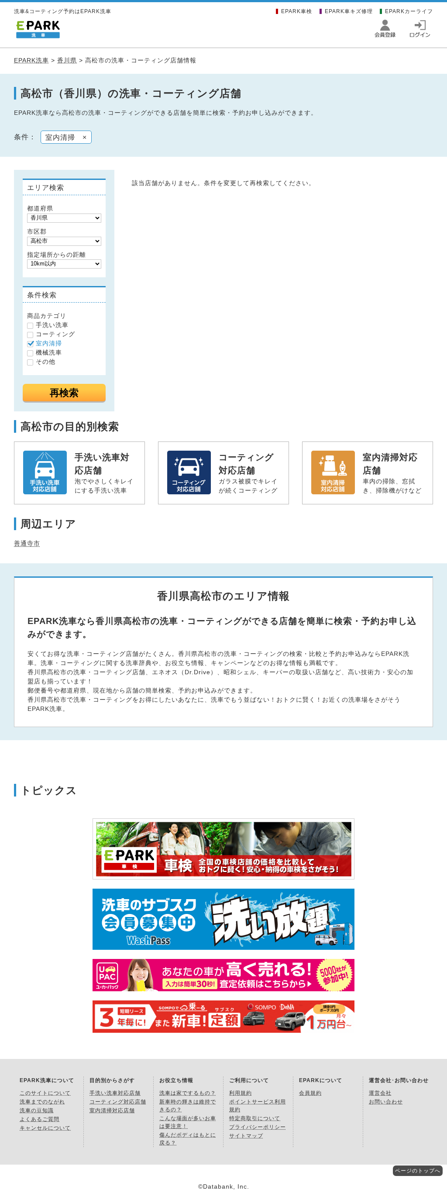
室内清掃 (49, 343)
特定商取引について (254, 1118)
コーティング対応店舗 (117, 1102)
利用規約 (240, 1093)
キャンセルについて (45, 1128)
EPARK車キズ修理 (349, 11)
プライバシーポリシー (257, 1127)
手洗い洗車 (52, 324)
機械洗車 (49, 352)
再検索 (64, 392)
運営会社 (380, 1093)
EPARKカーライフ (409, 11)
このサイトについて (45, 1093)
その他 (45, 361)
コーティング (55, 334)
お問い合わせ (386, 1102)
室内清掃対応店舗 (112, 1110)
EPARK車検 (296, 11)
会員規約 (310, 1093)
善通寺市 (27, 543)
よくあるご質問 (39, 1119)
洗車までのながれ (42, 1102)
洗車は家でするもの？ (187, 1093)
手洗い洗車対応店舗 (115, 1093)
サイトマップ (246, 1136)
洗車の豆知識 (37, 1110)
